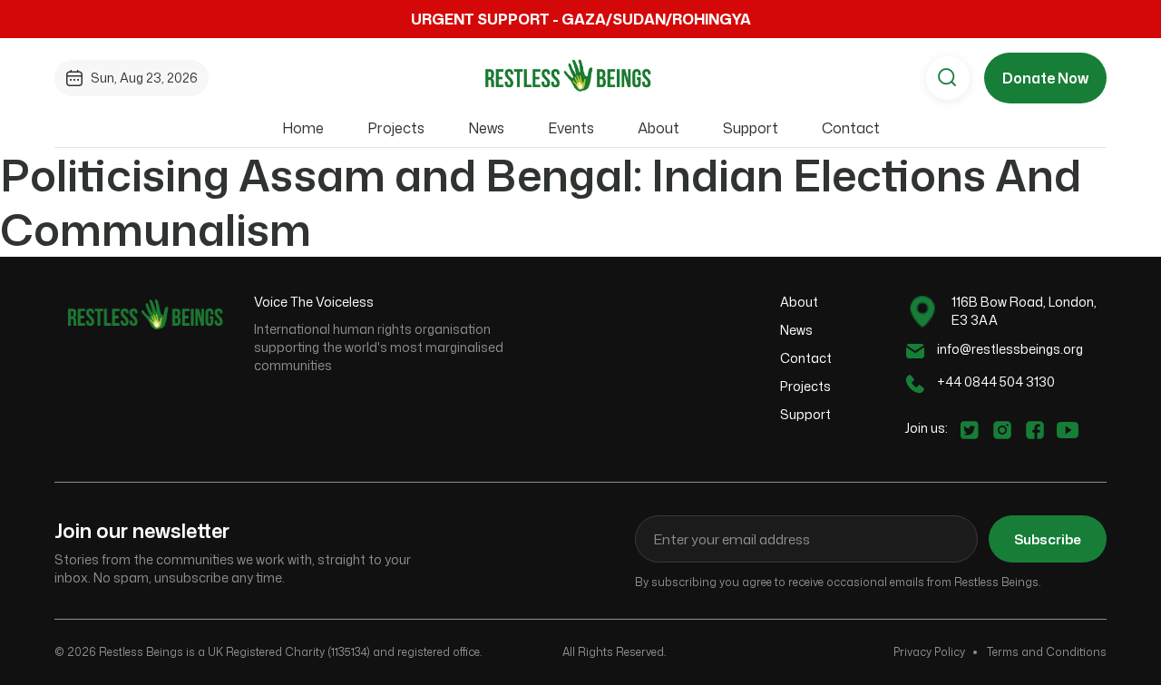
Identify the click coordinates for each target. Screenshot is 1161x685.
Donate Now (1045, 78)
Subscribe (1047, 539)
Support (750, 128)
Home (303, 128)
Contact (851, 128)
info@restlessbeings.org (1010, 348)
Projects (395, 128)
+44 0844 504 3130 (996, 381)
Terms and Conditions (1047, 652)
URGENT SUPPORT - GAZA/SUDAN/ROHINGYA (581, 19)
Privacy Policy (929, 652)
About (658, 128)
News (486, 128)
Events (571, 128)
